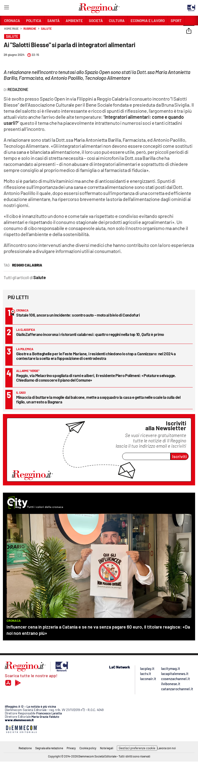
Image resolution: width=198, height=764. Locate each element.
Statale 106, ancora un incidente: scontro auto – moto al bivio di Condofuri (78, 314)
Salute (46, 28)
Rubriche (29, 28)
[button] (188, 31)
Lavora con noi (166, 748)
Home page (11, 28)
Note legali (106, 748)
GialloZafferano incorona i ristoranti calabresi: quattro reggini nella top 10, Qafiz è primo (90, 334)
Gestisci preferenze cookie (137, 748)
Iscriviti (179, 456)
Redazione (25, 748)
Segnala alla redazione (49, 748)
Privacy (71, 748)
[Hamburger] (6, 8)
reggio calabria (27, 265)
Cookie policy (87, 748)
